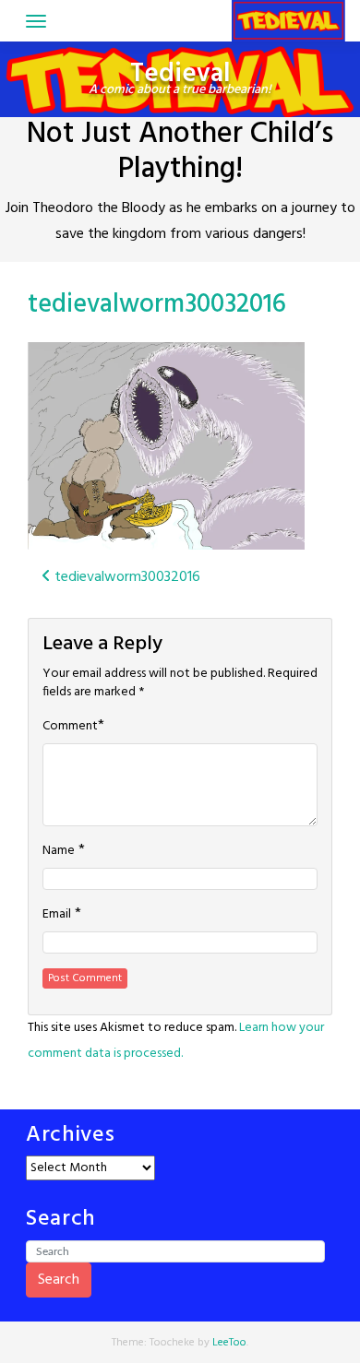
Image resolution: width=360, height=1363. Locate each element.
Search (58, 1280)
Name (58, 851)
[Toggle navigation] (36, 21)
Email (56, 915)
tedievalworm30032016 (157, 305)
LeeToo (229, 1342)
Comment (70, 726)
